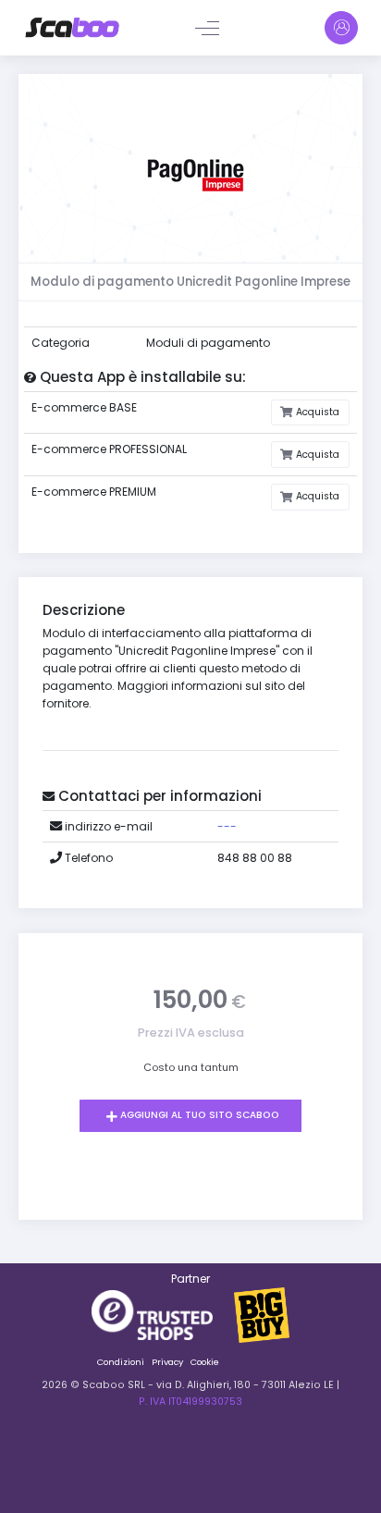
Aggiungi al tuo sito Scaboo (198, 1115)
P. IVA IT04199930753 (190, 1401)
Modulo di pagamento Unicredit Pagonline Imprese (190, 281)
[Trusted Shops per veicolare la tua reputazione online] (163, 1314)
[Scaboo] (72, 28)
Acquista (316, 412)
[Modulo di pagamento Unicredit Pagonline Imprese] (190, 174)
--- (227, 826)
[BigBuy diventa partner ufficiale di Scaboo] (261, 1314)
